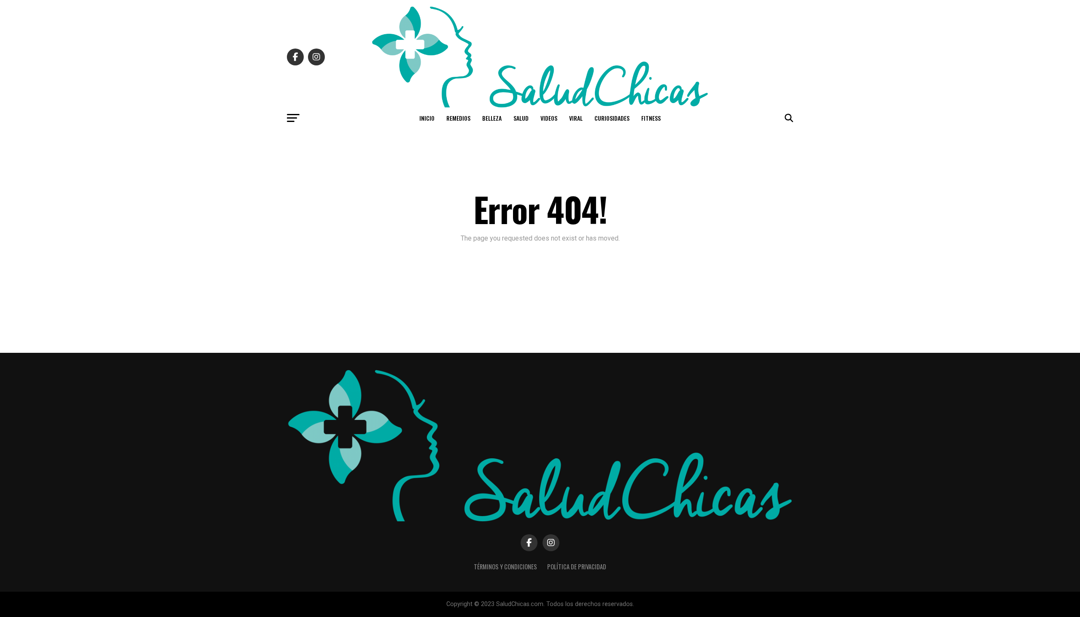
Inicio (427, 118)
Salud (521, 118)
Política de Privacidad (576, 566)
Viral (576, 118)
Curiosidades (611, 118)
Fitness (651, 118)
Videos (548, 118)
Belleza (492, 118)
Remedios (458, 118)
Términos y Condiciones (505, 566)
